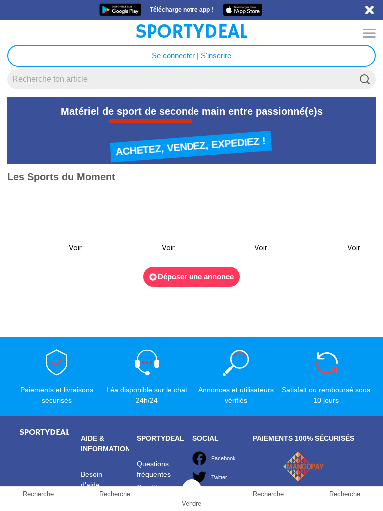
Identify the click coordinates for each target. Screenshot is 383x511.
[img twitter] (199, 477)
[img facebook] (199, 458)
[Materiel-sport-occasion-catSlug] (47, 225)
